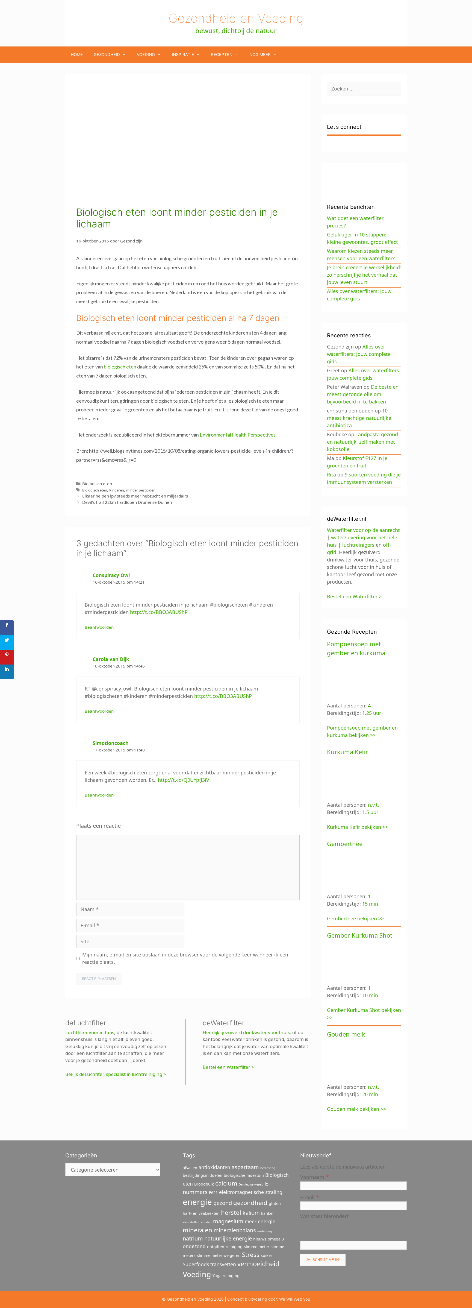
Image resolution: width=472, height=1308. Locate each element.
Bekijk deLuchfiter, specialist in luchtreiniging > (115, 1074)
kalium (251, 1212)
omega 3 (276, 1239)
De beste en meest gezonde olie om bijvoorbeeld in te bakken (363, 394)
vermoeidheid (258, 1263)
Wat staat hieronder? (324, 1216)
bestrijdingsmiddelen (202, 1175)
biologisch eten (120, 367)
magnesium (228, 1221)
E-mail (309, 1197)
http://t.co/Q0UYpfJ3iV (183, 780)
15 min (370, 903)
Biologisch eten (97, 483)
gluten (275, 1203)
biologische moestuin (244, 1175)
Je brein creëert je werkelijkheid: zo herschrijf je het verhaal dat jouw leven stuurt (364, 274)
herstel (231, 1212)
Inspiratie (183, 54)
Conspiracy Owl (111, 575)
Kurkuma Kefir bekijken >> (357, 827)
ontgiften (215, 1246)
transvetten (223, 1264)
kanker (267, 1213)
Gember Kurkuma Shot (359, 935)
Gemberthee (344, 843)
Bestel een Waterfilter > (228, 1067)
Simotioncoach (111, 743)
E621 (213, 1192)
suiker (266, 1255)
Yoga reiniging (226, 1275)
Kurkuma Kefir (347, 752)
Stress (250, 1254)
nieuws (259, 1239)
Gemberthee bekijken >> (355, 918)
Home (77, 54)
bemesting (267, 1168)
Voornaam (314, 1177)
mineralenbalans (235, 1230)
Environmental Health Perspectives (238, 435)
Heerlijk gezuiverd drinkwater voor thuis (246, 1032)
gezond (222, 1203)
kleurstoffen (191, 1222)
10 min (370, 995)
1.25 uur (371, 713)
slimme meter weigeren (219, 1255)
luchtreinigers (358, 545)
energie (197, 1201)
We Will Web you (294, 1299)
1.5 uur (370, 812)
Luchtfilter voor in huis (89, 1032)
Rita (331, 474)
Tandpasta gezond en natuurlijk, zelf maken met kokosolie (362, 441)
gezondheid (250, 1202)
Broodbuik (204, 1184)
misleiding (264, 1231)
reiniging (234, 1246)
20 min (370, 1094)
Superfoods (196, 1264)
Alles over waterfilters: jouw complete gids (359, 354)
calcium (226, 1183)
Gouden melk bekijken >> (356, 1109)
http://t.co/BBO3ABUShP (159, 612)
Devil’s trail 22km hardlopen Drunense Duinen (127, 502)
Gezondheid (107, 54)
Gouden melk (346, 1034)
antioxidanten (214, 1167)
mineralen (197, 1230)
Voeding (146, 54)
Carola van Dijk (111, 659)
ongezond (194, 1246)
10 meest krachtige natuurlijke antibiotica (359, 418)
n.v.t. (373, 804)
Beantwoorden (99, 627)
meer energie (260, 1221)
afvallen (190, 1167)
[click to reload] (327, 1229)
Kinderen (116, 490)
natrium (193, 1238)
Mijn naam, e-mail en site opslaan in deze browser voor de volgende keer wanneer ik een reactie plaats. (185, 958)
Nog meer (260, 54)
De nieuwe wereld (251, 1184)
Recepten (221, 54)
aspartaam (245, 1167)
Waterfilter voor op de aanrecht (363, 530)
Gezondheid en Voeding (236, 18)
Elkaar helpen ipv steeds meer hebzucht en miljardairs (135, 496)
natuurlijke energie (228, 1238)
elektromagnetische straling (250, 1192)
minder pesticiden (140, 490)
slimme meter (256, 1246)
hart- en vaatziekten (201, 1213)
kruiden (206, 1222)
